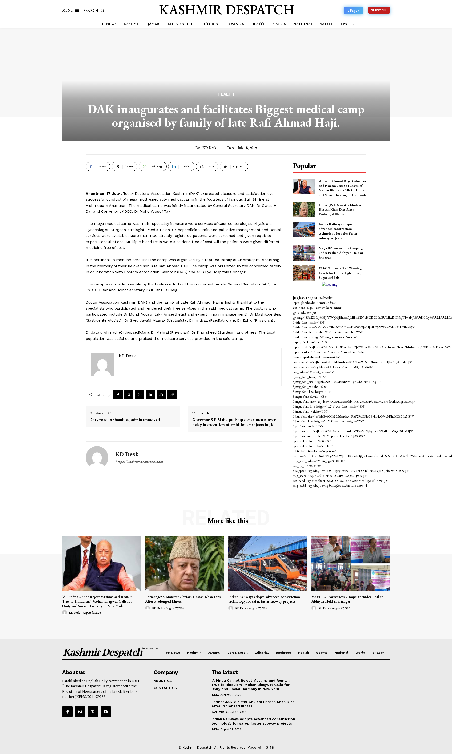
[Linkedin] (150, 394)
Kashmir (217, 712)
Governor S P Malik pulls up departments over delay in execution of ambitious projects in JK (234, 422)
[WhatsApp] (139, 394)
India (215, 695)
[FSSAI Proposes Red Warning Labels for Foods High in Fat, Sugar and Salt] (304, 273)
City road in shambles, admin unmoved (125, 419)
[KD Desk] (97, 457)
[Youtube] (106, 711)
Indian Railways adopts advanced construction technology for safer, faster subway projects (338, 231)
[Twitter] (128, 394)
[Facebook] (118, 394)
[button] (95, 10)
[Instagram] (80, 711)
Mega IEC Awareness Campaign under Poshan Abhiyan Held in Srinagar (341, 252)
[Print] (161, 394)
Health (226, 94)
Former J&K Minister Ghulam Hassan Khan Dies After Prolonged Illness (340, 209)
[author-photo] (65, 612)
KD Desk (209, 148)
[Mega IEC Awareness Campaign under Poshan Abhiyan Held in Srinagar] (304, 252)
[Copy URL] (172, 394)
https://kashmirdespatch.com (139, 462)
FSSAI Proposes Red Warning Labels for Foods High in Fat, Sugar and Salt (340, 273)
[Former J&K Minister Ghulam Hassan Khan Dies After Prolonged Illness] (304, 209)
